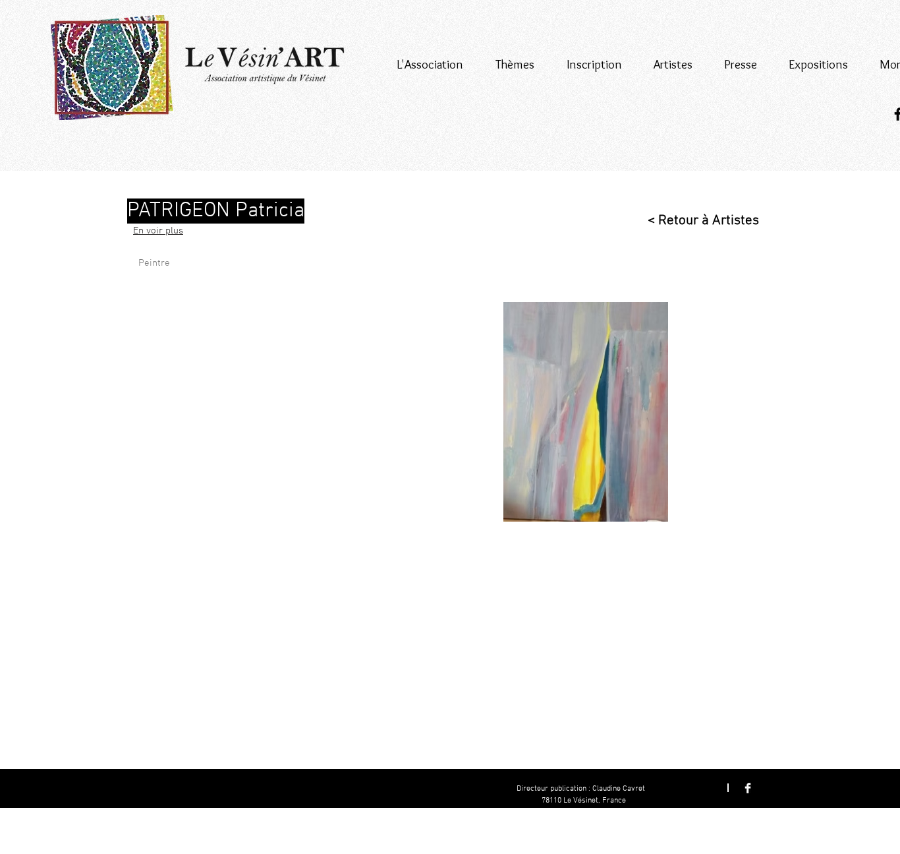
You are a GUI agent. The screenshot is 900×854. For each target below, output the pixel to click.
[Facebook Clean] (748, 788)
